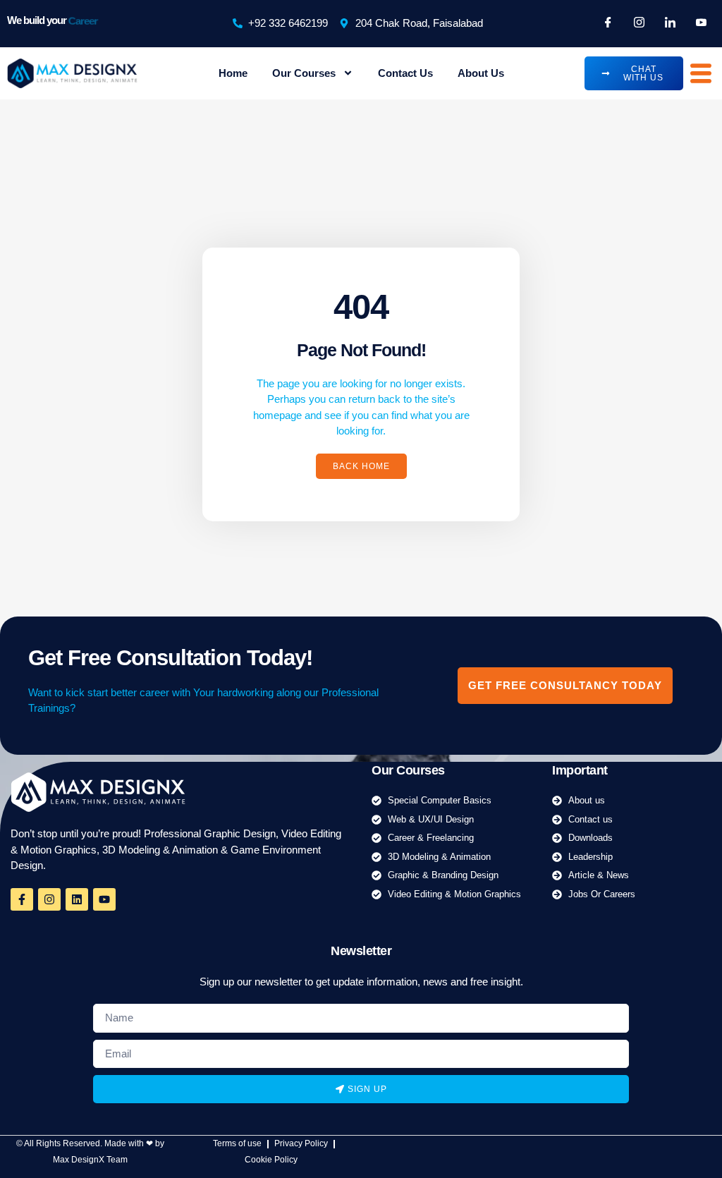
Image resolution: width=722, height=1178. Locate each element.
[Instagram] (638, 23)
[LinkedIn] (669, 23)
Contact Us (405, 73)
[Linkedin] (77, 899)
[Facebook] (607, 23)
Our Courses (304, 73)
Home (233, 73)
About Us (481, 73)
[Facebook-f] (22, 899)
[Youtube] (104, 899)
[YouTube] (700, 23)
